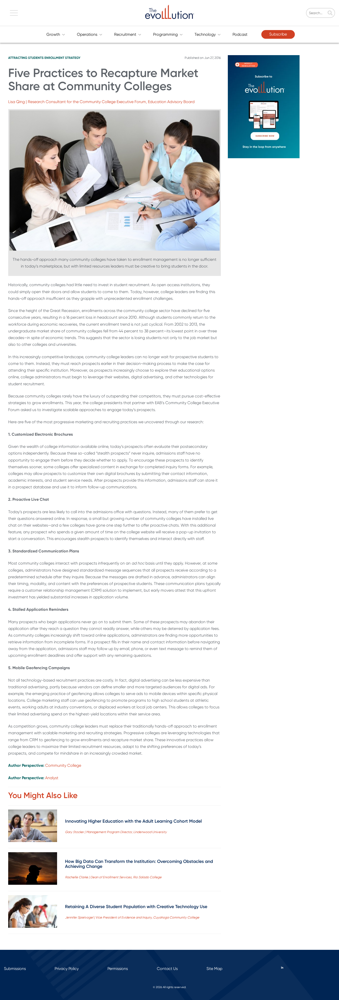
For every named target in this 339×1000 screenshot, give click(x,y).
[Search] (330, 13)
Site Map (214, 968)
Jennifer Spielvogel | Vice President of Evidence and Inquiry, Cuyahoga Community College (132, 917)
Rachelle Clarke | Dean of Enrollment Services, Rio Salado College (113, 877)
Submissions (15, 968)
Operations (87, 34)
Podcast (240, 34)
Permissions (117, 968)
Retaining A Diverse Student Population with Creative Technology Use (136, 906)
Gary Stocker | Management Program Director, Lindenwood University (116, 832)
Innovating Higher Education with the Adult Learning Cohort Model (133, 821)
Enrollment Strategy (62, 58)
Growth (53, 34)
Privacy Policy (67, 968)
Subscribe (278, 34)
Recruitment (125, 34)
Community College (63, 765)
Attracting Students (26, 58)
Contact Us (167, 968)
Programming (165, 34)
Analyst (51, 777)
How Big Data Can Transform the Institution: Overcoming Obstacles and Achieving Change (139, 864)
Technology (205, 34)
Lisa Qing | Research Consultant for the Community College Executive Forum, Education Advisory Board (101, 101)
